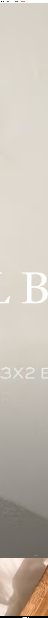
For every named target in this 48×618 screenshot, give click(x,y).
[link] (22, 1)
